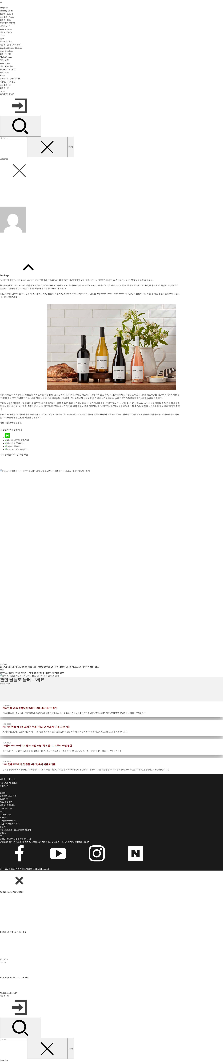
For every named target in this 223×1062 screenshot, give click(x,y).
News (4, 197)
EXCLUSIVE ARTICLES (11, 48)
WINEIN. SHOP (7, 94)
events (2, 91)
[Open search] (20, 126)
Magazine (4, 8)
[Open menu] (1, 2)
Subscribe (4, 159)
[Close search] (47, 147)
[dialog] (111, 966)
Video (2, 76)
